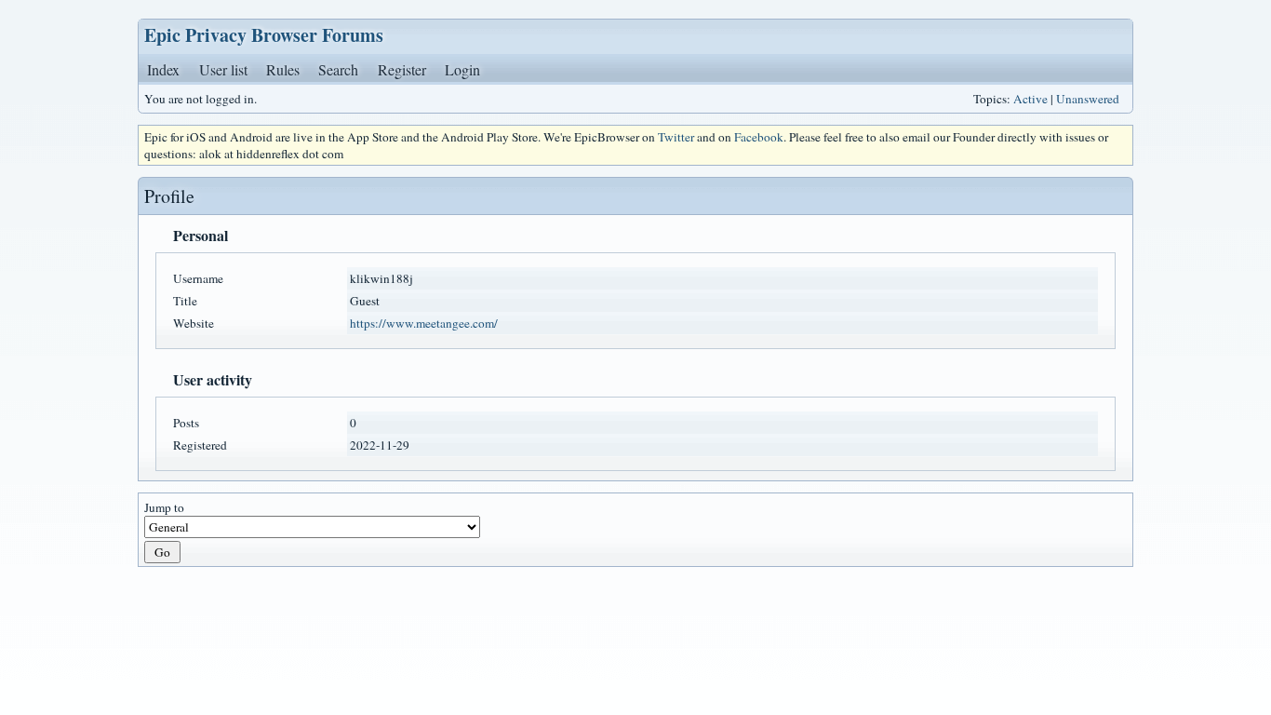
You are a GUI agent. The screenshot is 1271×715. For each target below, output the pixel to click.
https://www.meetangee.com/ (424, 323)
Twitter (676, 136)
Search (338, 69)
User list (223, 69)
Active (1030, 98)
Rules (283, 69)
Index (163, 69)
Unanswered (1087, 98)
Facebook (758, 136)
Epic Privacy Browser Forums (263, 34)
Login (462, 69)
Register (402, 69)
